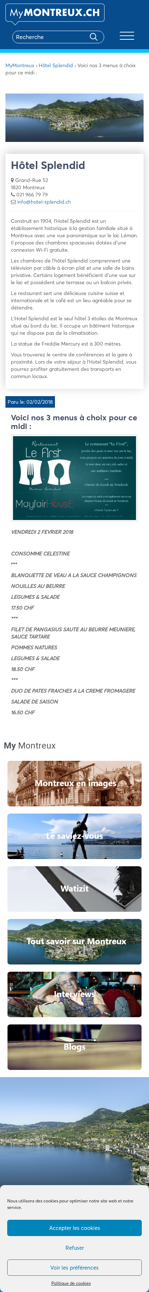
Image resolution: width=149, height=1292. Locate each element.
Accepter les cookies (74, 1227)
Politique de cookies (71, 1283)
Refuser (74, 1247)
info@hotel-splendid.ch (44, 202)
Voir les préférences (74, 1267)
